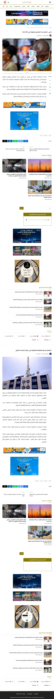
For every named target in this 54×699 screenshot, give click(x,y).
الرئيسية (47, 6)
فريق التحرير (29, 694)
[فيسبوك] (50, 80)
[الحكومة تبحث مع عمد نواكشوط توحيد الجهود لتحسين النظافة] (40, 187)
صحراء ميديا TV (17, 6)
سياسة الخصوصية (13, 697)
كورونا (41, 135)
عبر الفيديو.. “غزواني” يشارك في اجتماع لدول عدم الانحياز (15, 149)
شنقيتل (36, 481)
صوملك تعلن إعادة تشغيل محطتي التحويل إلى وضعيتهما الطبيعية (28, 299)
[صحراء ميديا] (26, 2)
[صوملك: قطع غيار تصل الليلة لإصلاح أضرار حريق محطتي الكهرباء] (48, 293)
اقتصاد (38, 6)
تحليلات (33, 6)
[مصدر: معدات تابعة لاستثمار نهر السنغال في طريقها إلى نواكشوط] (48, 324)
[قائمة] (50, 2)
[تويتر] (50, 83)
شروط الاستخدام (21, 697)
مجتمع (3, 6)
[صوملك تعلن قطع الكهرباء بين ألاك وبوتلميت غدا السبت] (40, 165)
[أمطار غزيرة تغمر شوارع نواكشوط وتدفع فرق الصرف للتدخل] (48, 316)
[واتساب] (50, 90)
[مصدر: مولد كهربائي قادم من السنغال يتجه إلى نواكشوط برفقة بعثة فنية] (48, 309)
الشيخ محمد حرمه (45, 354)
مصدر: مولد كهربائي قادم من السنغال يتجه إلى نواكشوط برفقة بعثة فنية (26, 307)
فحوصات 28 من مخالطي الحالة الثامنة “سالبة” (38, 495)
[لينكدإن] (50, 87)
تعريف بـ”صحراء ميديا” (20, 694)
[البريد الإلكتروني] (50, 93)
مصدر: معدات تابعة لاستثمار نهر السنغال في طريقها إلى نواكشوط (28, 322)
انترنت (41, 481)
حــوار (11, 6)
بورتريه (23, 6)
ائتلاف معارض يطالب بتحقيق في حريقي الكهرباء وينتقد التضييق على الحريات (16, 175)
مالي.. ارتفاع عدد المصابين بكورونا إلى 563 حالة (14, 495)
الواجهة (45, 135)
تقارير (28, 6)
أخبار (42, 6)
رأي (7, 6)
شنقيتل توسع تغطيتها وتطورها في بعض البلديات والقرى (39, 149)
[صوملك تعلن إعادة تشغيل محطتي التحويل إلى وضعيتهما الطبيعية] (48, 301)
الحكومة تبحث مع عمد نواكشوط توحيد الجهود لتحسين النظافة (40, 196)
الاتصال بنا (36, 694)
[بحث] (8, 2)
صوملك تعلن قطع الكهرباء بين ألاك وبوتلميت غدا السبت (40, 175)
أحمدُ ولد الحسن (46, 35)
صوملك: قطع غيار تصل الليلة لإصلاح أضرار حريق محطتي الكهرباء (29, 292)
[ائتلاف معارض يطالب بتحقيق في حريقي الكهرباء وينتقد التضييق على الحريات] (14, 165)
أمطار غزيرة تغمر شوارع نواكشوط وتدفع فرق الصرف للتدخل (29, 315)
